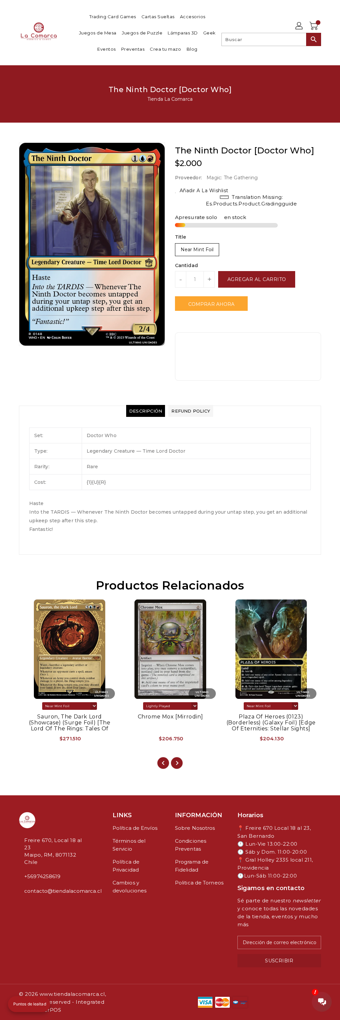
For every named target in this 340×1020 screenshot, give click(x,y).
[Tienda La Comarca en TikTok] (42, 906)
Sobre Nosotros (195, 828)
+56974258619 (42, 876)
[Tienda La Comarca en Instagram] (26, 906)
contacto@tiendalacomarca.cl (53, 891)
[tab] (145, 411)
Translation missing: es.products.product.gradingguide (251, 200)
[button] (29, 1004)
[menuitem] (112, 16)
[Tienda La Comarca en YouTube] (32, 906)
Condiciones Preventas (190, 845)
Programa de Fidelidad (192, 866)
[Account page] (299, 26)
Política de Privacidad (126, 866)
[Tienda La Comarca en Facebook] (21, 906)
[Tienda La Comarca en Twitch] (37, 906)
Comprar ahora (211, 304)
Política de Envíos (135, 828)
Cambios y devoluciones (129, 886)
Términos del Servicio (129, 845)
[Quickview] (32, 740)
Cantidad (186, 265)
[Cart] (314, 26)
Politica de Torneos (199, 882)
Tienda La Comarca (170, 99)
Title (180, 237)
